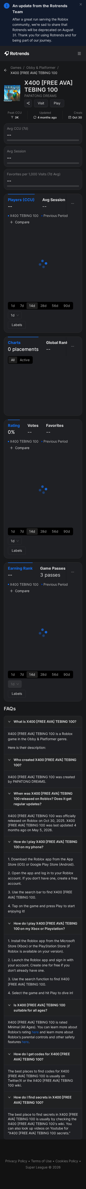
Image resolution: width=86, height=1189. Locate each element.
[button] (43, 721)
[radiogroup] (40, 306)
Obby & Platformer (40, 67)
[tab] (21, 203)
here (35, 1032)
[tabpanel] (43, 271)
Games (16, 67)
